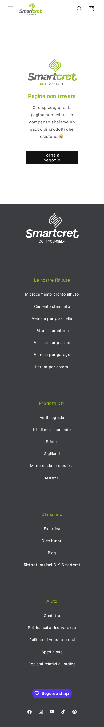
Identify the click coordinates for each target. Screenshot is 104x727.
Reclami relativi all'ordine (51, 664)
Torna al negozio (52, 157)
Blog (52, 552)
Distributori (52, 540)
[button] (11, 9)
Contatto (52, 615)
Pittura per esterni (52, 366)
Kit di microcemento (52, 429)
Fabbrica (52, 528)
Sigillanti (52, 453)
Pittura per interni (52, 330)
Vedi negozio (52, 417)
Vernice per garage (52, 354)
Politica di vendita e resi (52, 639)
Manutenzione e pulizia (52, 465)
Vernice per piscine (52, 342)
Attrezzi (52, 478)
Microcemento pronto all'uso (52, 294)
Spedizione (52, 652)
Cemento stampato (52, 306)
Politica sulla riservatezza (52, 627)
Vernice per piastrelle (52, 318)
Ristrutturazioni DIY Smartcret (52, 564)
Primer (52, 441)
